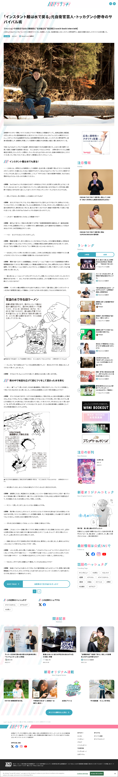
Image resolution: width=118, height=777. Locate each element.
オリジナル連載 (98, 736)
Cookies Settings (82, 773)
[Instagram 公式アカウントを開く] (21, 746)
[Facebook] (93, 554)
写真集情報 (80, 748)
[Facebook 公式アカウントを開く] (16, 746)
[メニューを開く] (114, 4)
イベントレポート (82, 745)
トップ (5, 722)
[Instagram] (98, 554)
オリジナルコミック (99, 739)
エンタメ (6, 36)
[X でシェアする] (40, 604)
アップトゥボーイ (82, 751)
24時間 (87, 254)
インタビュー (80, 739)
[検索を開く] (110, 4)
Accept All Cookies (97, 773)
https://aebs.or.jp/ (38, 765)
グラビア (79, 742)
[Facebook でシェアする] (44, 604)
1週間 (105, 254)
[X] (87, 554)
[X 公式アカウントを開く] (12, 746)
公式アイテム (81, 754)
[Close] (115, 773)
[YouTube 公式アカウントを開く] (25, 746)
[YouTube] (104, 554)
